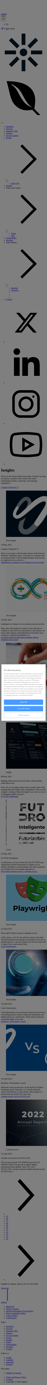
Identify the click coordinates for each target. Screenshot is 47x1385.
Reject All (23, 702)
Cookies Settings (23, 715)
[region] (23, 692)
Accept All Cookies (23, 708)
